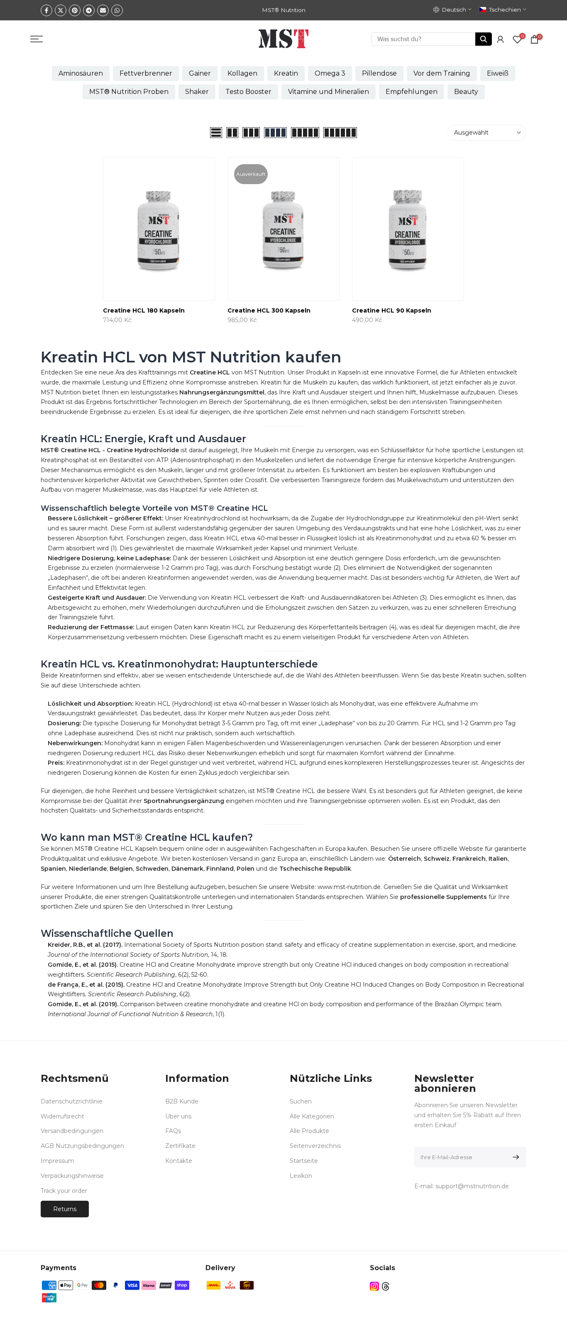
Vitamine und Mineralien (328, 92)
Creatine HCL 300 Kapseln (268, 310)
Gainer (200, 73)
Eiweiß (497, 73)
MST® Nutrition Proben (129, 92)
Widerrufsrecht (62, 1116)
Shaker (197, 92)
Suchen (301, 1101)
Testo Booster (248, 92)
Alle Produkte (309, 1131)
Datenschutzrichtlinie (72, 1101)
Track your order (64, 1190)
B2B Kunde (181, 1101)
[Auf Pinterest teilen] (75, 10)
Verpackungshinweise (72, 1176)
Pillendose (379, 73)
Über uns (178, 1116)
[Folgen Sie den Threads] (385, 1286)
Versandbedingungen (72, 1131)
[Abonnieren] (514, 1157)
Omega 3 (330, 73)
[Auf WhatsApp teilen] (117, 10)
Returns (64, 1209)
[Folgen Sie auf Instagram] (374, 1286)
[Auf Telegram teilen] (89, 10)
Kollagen (242, 73)
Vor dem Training (441, 73)
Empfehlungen (411, 92)
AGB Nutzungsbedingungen (82, 1146)
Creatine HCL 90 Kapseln (391, 310)
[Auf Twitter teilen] (60, 10)
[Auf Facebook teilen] (46, 10)
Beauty (466, 92)
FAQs (173, 1131)
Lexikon (301, 1176)
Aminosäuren (81, 73)
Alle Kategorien (312, 1116)
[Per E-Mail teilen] (103, 10)
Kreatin (286, 73)
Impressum (57, 1161)
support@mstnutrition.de (472, 1186)
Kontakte (178, 1161)
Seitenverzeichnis (315, 1146)
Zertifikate (180, 1146)
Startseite (304, 1161)
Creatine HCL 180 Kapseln (144, 310)
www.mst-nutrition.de (349, 887)
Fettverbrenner (146, 73)
